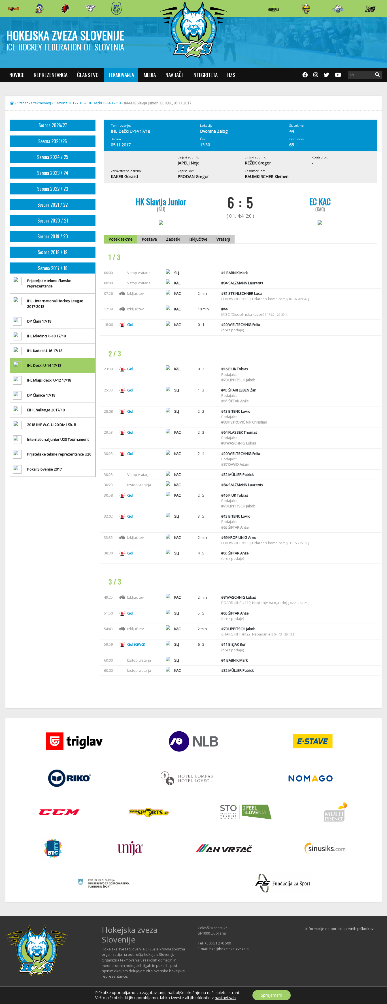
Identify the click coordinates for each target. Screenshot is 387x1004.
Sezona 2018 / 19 (52, 252)
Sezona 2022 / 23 (52, 188)
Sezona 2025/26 (52, 141)
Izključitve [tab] (198, 239)
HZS (231, 75)
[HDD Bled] (13, 8)
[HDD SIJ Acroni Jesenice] (65, 8)
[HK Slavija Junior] (306, 8)
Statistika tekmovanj (34, 102)
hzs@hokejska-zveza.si (229, 948)
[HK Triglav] (338, 8)
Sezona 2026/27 (53, 125)
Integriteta (205, 75)
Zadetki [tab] (173, 239)
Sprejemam (271, 995)
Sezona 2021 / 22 (52, 204)
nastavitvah (225, 997)
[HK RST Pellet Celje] (116, 8)
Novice (16, 75)
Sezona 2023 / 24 (52, 173)
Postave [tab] (149, 239)
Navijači (174, 75)
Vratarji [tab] (223, 239)
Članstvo (88, 75)
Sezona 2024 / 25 (52, 157)
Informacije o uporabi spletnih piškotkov (339, 928)
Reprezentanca (50, 75)
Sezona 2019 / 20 (52, 236)
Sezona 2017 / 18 (68, 102)
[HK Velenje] (370, 8)
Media (150, 75)
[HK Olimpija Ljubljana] (273, 8)
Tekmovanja (121, 75)
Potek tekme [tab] (121, 239)
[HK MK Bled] (39, 8)
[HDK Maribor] (90, 8)
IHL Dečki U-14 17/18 (104, 102)
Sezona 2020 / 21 (52, 220)
